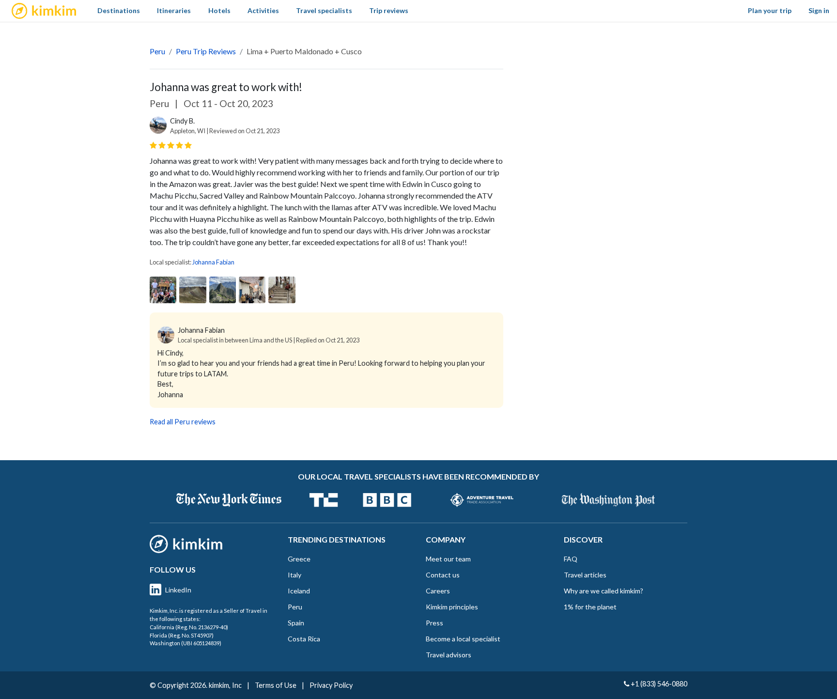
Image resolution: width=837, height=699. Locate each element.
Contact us (443, 575)
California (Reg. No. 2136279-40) (189, 627)
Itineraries (174, 10)
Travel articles (585, 575)
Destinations (118, 10)
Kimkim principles (452, 607)
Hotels (219, 10)
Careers (438, 591)
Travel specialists (324, 10)
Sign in (818, 10)
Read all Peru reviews (183, 422)
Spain (296, 623)
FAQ (570, 559)
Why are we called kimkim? (603, 591)
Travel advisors (448, 655)
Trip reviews (388, 10)
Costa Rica (304, 639)
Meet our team (448, 559)
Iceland (299, 591)
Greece (299, 559)
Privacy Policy (331, 685)
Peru (157, 51)
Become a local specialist (463, 639)
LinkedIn (178, 590)
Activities (263, 10)
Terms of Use (275, 685)
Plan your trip (769, 10)
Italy (294, 575)
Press (434, 623)
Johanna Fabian (213, 262)
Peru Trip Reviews (206, 51)
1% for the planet (590, 607)
